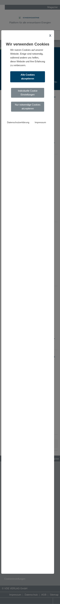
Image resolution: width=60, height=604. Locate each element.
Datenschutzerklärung (18, 122)
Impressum (40, 122)
